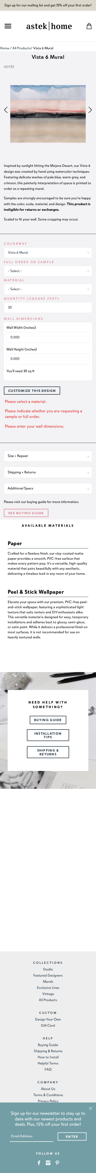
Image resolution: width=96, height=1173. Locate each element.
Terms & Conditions (48, 1095)
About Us (48, 1089)
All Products (22, 48)
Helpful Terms (48, 1063)
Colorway (15, 243)
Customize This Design (32, 391)
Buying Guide (48, 720)
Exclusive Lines (48, 988)
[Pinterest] (57, 1162)
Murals (48, 981)
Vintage (48, 994)
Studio (48, 969)
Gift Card (48, 1025)
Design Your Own (48, 1019)
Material (14, 280)
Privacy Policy (48, 1101)
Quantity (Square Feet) (31, 298)
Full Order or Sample (29, 262)
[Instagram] (48, 1162)
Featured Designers (48, 975)
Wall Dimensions (24, 319)
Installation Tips (48, 735)
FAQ (48, 1069)
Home (4, 48)
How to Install (48, 1057)
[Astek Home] (49, 25)
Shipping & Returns (48, 752)
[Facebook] (39, 1162)
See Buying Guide (26, 513)
